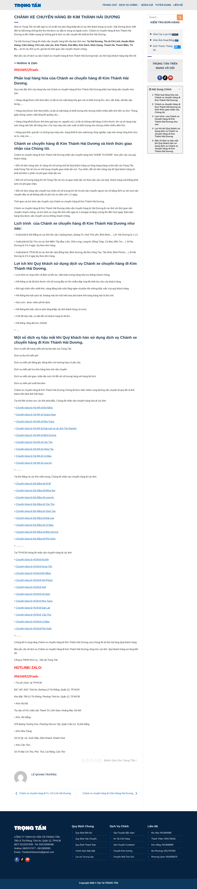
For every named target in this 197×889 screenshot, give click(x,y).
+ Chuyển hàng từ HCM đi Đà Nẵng (32, 573)
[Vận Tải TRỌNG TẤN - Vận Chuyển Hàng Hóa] (27, 5)
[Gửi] (180, 17)
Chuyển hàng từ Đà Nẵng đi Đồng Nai (35, 490)
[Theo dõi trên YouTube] (170, 77)
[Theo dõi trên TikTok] (165, 77)
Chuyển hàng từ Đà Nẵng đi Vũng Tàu (35, 511)
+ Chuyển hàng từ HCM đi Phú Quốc (33, 628)
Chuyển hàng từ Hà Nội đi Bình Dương (35, 435)
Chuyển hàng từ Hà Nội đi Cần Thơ (34, 442)
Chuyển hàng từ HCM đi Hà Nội (32, 559)
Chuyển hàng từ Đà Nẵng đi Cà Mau (35, 525)
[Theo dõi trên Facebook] (159, 77)
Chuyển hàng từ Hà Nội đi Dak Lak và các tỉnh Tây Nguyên (46, 428)
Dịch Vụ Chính (128, 5)
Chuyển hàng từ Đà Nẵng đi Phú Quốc (35, 538)
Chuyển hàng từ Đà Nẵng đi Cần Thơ (35, 504)
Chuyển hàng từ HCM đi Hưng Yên (33, 566)
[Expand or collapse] (179, 89)
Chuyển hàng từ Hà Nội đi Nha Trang (35, 421)
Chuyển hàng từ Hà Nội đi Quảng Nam (36, 414)
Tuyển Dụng (163, 5)
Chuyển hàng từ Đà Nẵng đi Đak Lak (35, 518)
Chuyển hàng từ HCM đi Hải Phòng (33, 580)
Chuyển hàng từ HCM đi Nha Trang (34, 601)
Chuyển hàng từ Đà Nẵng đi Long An (34, 497)
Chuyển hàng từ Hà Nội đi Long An (34, 463)
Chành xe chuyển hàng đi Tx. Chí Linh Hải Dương (45, 793)
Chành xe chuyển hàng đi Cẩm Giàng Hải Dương (108, 793)
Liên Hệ (178, 5)
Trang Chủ (109, 5)
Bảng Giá (147, 5)
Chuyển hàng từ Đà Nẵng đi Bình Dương (37, 532)
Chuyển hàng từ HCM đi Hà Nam (33, 594)
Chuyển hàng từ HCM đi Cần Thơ (33, 614)
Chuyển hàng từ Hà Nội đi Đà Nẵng (34, 407)
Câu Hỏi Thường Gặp (84, 857)
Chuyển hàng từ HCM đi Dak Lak (33, 607)
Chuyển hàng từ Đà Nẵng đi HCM (33, 483)
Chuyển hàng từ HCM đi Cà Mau (33, 621)
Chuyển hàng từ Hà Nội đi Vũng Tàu (35, 449)
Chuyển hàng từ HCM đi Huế (31, 587)
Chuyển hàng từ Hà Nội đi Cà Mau (33, 456)
